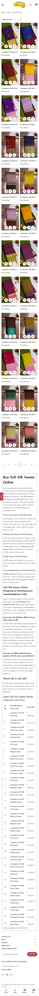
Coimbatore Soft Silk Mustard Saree (29, 233)
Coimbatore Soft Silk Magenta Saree (10, 378)
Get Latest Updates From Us (10, 966)
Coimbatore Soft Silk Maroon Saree (10, 88)
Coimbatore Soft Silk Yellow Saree (29, 88)
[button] (10, 46)
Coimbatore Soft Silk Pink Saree (29, 451)
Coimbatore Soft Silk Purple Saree (10, 197)
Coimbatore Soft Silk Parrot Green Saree (29, 378)
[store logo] (19, 4)
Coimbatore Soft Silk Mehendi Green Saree (29, 197)
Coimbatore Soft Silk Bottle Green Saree (10, 415)
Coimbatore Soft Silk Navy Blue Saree (10, 52)
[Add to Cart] (6, 46)
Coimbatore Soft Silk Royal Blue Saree (29, 52)
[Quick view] (14, 46)
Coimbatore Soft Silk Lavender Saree (29, 125)
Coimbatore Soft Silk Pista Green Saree (10, 451)
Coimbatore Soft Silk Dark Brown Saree (10, 342)
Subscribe (32, 954)
